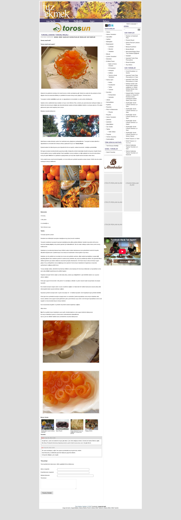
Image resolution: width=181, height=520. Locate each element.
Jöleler (108, 100)
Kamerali (128, 154)
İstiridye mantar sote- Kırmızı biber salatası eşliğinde (132, 85)
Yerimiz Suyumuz (111, 137)
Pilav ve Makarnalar (112, 109)
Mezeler (111, 49)
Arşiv (60, 37)
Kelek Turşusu (130, 138)
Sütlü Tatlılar (112, 132)
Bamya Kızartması (131, 47)
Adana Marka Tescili (85, 508)
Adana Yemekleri (111, 34)
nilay (127, 112)
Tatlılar (108, 129)
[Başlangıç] (51, 21)
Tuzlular (111, 89)
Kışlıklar (108, 104)
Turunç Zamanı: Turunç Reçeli (54, 35)
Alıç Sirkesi (129, 65)
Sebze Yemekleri (111, 117)
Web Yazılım (114, 508)
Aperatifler (109, 37)
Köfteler (111, 73)
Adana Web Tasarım (97, 508)
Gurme (128, 73)
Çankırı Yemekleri (111, 56)
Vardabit (128, 56)
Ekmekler (109, 59)
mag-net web (102, 506)
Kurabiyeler (112, 85)
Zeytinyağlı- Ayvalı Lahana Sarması (48, 431)
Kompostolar (112, 95)
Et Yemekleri (112, 68)
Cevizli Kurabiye (130, 71)
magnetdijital (74, 508)
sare (42, 447)
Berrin (42, 438)
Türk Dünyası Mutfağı (112, 145)
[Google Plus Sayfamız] (106, 26)
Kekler (110, 82)
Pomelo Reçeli (130, 40)
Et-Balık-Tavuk (110, 61)
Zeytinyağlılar (110, 139)
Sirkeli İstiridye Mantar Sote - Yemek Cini (132, 89)
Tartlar (110, 87)
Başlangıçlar (109, 44)
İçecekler (108, 92)
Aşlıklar (66, 37)
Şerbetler (111, 97)
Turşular (108, 134)
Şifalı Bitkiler (109, 124)
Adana (56, 37)
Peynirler (108, 107)
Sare (136, 77)
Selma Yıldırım (130, 136)
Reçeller (83, 37)
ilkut (136, 81)
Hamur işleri (109, 80)
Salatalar (111, 51)
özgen (127, 124)
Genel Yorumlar (110, 152)
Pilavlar (111, 112)
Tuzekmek (94, 506)
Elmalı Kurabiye (130, 62)
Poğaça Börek (88, 431)
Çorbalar (111, 46)
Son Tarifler (91, 37)
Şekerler (108, 119)
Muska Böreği (130, 49)
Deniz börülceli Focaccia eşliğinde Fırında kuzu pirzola (76, 432)
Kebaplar (111, 70)
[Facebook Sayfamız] (109, 26)
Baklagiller (109, 41)
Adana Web (107, 508)
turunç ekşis (49, 244)
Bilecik (108, 54)
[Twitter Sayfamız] (112, 26)
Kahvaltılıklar (74, 37)
